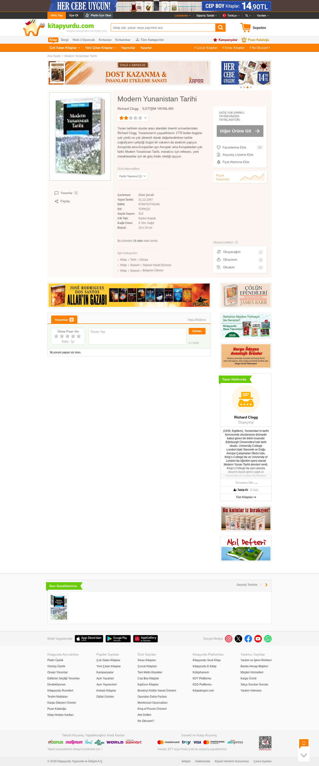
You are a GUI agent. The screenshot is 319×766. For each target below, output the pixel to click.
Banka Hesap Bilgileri (254, 666)
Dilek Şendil (146, 195)
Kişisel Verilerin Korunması (232, 761)
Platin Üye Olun (101, 15)
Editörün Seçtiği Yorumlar (63, 678)
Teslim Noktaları (57, 696)
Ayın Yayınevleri (106, 684)
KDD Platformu (202, 684)
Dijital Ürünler (105, 696)
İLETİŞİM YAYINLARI (158, 108)
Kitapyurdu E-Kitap (204, 666)
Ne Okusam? (261, 48)
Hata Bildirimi (197, 320)
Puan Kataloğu (258, 40)
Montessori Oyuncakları (152, 702)
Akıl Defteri (144, 714)
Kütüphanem (201, 672)
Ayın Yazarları (105, 678)
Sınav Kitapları (235, 48)
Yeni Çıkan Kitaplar (99, 48)
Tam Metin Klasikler (150, 672)
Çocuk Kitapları (207, 48)
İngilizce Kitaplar (148, 684)
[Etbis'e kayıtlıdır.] (265, 743)
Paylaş (65, 201)
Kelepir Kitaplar (106, 690)
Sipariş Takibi (205, 15)
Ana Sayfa (53, 56)
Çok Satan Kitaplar (63, 48)
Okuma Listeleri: (223, 242)
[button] (241, 87)
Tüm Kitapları (244, 497)
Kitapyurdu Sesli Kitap (207, 660)
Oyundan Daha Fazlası (152, 696)
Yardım (261, 15)
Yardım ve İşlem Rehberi (256, 660)
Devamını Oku (245, 482)
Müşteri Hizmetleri (252, 672)
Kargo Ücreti (248, 678)
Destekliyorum (56, 684)
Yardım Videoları (251, 690)
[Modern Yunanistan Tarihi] (58, 607)
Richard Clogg (127, 108)
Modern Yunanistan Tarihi (80, 56)
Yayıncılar (128, 48)
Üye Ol (73, 15)
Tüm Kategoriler (152, 40)
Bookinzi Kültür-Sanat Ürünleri (157, 690)
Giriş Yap (57, 15)
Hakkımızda (202, 761)
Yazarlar (146, 48)
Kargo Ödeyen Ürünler (61, 702)
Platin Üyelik (55, 660)
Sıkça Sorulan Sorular (254, 684)
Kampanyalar (228, 40)
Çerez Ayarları (263, 761)
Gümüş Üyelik (56, 666)
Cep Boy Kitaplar (148, 678)
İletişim (186, 761)
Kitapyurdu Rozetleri (60, 690)
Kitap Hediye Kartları (60, 714)
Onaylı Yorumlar (57, 672)
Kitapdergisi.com (203, 690)
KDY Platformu (202, 678)
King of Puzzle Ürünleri (152, 708)
